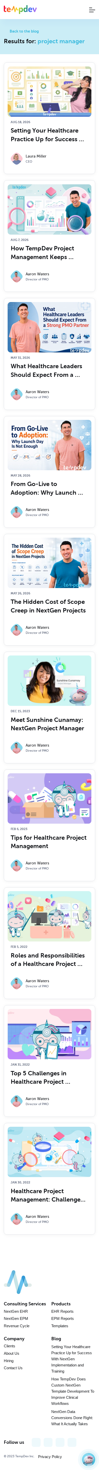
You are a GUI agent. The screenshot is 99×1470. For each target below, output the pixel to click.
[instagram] (60, 1442)
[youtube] (48, 1442)
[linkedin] (72, 1442)
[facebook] (36, 1442)
